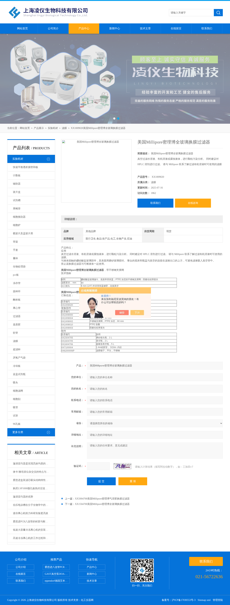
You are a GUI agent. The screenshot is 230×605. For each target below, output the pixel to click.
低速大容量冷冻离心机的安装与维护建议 (34, 529)
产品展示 (39, 128)
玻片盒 (16, 192)
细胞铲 (16, 225)
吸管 (15, 407)
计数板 (16, 175)
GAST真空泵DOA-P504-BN (57, 574)
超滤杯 (16, 349)
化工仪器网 (87, 600)
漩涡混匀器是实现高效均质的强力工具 (34, 463)
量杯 (15, 258)
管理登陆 (218, 600)
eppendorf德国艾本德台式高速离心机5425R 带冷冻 (57, 580)
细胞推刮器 (19, 217)
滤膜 (64, 128)
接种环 (16, 291)
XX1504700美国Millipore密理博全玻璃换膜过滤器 (102, 504)
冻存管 (16, 283)
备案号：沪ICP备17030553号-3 (179, 600)
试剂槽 (16, 200)
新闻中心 (114, 28)
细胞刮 (16, 399)
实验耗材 (53, 128)
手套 (15, 250)
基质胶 (16, 324)
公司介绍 (21, 567)
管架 (15, 241)
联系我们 (206, 28)
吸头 (15, 382)
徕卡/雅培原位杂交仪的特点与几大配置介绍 (34, 471)
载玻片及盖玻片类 (23, 233)
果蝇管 (16, 208)
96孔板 (16, 424)
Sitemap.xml (204, 600)
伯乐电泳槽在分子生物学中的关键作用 (34, 505)
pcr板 (16, 275)
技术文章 (145, 28)
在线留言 (176, 28)
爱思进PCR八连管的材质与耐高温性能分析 (34, 521)
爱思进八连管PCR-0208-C (57, 567)
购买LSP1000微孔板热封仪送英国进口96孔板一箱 (34, 488)
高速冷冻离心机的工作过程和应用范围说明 (34, 538)
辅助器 (16, 183)
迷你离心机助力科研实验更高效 (30, 513)
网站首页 (22, 28)
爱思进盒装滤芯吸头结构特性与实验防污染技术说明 (34, 480)
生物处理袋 (19, 266)
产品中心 (84, 28)
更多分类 (17, 432)
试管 (15, 415)
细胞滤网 (18, 390)
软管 (15, 332)
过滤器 (16, 316)
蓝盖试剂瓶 (19, 374)
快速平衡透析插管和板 (25, 167)
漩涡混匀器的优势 (23, 496)
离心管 (16, 308)
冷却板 (16, 366)
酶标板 (16, 299)
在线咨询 (193, 203)
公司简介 (53, 28)
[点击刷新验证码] (122, 466)
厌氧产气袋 (19, 357)
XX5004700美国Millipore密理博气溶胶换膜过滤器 (102, 498)
